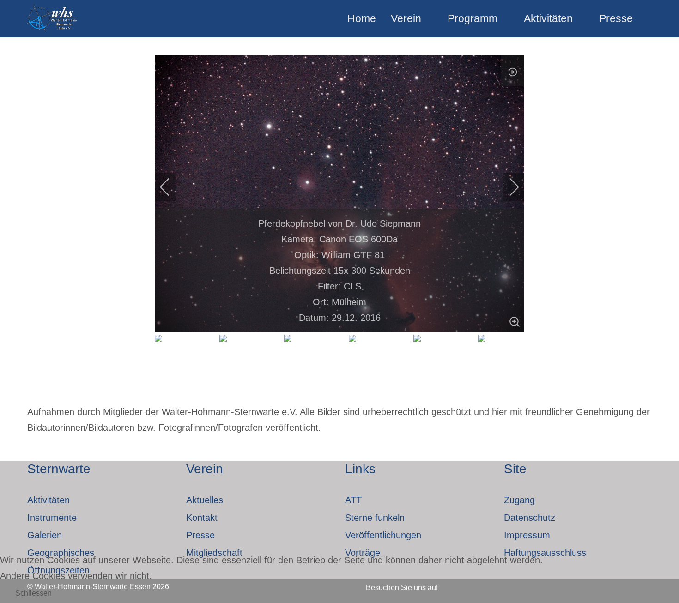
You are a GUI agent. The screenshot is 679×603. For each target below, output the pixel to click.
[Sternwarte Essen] (53, 19)
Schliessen (33, 593)
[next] (508, 187)
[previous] (171, 187)
